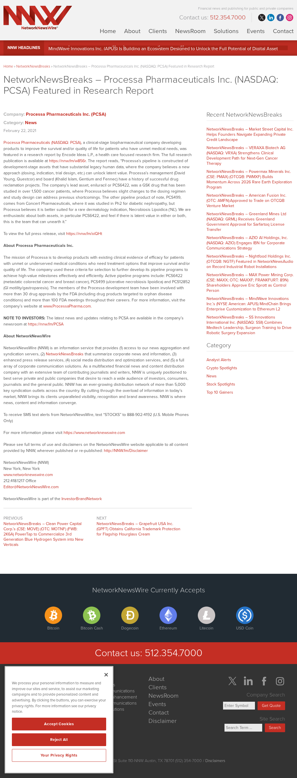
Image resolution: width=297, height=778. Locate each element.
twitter (261, 17)
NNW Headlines (24, 47)
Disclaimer (162, 721)
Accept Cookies (59, 724)
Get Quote (271, 705)
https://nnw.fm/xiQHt (84, 233)
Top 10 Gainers (220, 392)
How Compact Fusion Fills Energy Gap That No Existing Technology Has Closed (128, 48)
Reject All (59, 739)
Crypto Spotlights (222, 368)
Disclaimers (215, 760)
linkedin (271, 17)
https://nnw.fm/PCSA (46, 324)
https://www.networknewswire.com (94, 432)
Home (108, 31)
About (132, 31)
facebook (280, 17)
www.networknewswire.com (28, 474)
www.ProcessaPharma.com (67, 306)
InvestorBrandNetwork (81, 498)
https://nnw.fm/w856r (67, 160)
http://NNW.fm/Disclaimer (126, 450)
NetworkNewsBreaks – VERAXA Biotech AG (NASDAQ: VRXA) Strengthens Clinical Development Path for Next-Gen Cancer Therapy (246, 155)
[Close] (106, 674)
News (31, 123)
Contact (283, 31)
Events (256, 31)
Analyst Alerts (219, 359)
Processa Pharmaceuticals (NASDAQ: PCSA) (42, 142)
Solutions (226, 31)
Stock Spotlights (221, 384)
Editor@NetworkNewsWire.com (31, 486)
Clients (157, 31)
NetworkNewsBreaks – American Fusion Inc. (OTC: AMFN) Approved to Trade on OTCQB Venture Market (246, 200)
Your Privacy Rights (59, 755)
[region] (59, 719)
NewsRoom (190, 31)
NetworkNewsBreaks (33, 66)
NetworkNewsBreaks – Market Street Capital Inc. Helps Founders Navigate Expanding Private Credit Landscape (250, 134)
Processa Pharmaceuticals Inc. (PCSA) (66, 114)
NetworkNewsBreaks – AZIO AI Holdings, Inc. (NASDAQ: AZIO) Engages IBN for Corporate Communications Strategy (247, 243)
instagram (289, 17)
